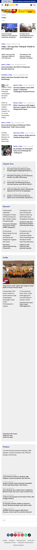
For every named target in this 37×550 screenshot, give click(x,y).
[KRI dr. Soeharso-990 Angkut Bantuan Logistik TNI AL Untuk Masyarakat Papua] (6, 110)
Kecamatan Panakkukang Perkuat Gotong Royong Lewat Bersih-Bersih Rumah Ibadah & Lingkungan (19, 183)
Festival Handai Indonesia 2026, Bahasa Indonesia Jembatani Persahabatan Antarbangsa (9, 35)
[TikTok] (29, 535)
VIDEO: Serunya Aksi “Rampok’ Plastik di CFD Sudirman (8, 56)
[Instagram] (18, 535)
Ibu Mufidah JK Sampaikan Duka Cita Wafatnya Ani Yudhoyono (23, 151)
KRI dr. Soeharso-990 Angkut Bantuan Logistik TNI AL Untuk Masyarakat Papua (24, 107)
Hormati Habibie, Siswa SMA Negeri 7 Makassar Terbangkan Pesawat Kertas (23, 90)
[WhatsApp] (25, 535)
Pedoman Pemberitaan (25, 542)
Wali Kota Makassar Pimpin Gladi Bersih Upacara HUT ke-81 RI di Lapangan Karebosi (20, 190)
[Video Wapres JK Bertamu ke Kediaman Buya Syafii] (6, 137)
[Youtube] (22, 535)
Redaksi (11, 540)
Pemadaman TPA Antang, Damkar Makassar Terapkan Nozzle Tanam (26, 56)
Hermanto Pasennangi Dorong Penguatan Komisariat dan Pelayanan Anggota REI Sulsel (9, 246)
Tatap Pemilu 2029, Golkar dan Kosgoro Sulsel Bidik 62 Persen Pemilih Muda (18, 286)
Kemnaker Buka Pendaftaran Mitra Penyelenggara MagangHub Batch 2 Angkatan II (19, 169)
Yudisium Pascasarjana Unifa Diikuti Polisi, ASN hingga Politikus (18, 497)
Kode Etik (31, 540)
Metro (3, 64)
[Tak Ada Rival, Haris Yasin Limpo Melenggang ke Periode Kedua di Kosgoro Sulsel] (27, 295)
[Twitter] (11, 535)
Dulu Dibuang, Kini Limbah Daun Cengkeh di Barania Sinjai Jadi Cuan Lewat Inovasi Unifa (18, 491)
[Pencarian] (34, 5)
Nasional (16, 133)
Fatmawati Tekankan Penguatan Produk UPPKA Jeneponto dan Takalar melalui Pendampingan (10, 225)
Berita (15, 85)
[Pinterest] (15, 535)
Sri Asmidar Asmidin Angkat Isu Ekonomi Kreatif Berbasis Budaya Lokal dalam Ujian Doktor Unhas (17, 504)
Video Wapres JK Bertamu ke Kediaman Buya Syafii (24, 136)
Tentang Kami (21, 540)
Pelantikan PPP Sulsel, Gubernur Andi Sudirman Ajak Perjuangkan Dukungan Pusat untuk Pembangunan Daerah (10, 435)
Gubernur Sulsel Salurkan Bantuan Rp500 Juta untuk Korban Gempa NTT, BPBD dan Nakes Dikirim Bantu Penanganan (20, 196)
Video (3, 44)
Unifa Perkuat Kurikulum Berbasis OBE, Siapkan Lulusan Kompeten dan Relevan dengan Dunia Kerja (16, 477)
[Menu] (2, 5)
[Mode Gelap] (31, 5)
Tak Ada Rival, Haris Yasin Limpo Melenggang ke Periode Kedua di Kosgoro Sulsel (26, 304)
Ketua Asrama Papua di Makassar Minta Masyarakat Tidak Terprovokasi (15, 126)
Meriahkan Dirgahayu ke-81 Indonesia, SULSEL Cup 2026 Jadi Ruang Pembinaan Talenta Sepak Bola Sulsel (20, 176)
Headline (4, 75)
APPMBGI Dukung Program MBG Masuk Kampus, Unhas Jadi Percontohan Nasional (17, 511)
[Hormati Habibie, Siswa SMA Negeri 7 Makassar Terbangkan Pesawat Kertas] (6, 91)
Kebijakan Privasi (10, 542)
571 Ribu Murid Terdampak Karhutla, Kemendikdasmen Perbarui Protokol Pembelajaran (27, 35)
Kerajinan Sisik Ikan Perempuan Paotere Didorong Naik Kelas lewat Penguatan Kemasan (26, 223)
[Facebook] (8, 535)
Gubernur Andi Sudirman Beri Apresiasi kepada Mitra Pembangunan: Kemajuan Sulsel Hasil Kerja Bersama (27, 246)
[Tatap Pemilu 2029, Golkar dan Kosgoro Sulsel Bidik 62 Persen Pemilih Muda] (18, 272)
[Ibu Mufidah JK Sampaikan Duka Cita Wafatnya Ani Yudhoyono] (6, 150)
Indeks (5, 540)
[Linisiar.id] (11, 5)
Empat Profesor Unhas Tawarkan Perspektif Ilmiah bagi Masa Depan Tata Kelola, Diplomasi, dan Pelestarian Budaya (17, 484)
